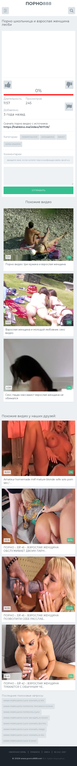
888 (38, 3)
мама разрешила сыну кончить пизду (24, 729)
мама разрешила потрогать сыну (22, 712)
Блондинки (48, 137)
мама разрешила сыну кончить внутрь (25, 723)
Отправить (38, 190)
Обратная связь (17, 752)
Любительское (30, 137)
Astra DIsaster (12, 144)
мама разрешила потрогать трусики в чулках (28, 706)
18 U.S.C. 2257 (60, 752)
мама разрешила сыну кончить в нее (24, 735)
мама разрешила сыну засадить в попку (26, 718)
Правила (35, 752)
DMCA (47, 752)
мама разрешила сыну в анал (20, 741)
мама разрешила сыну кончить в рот (24, 700)
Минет (61, 137)
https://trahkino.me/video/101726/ (26, 127)
